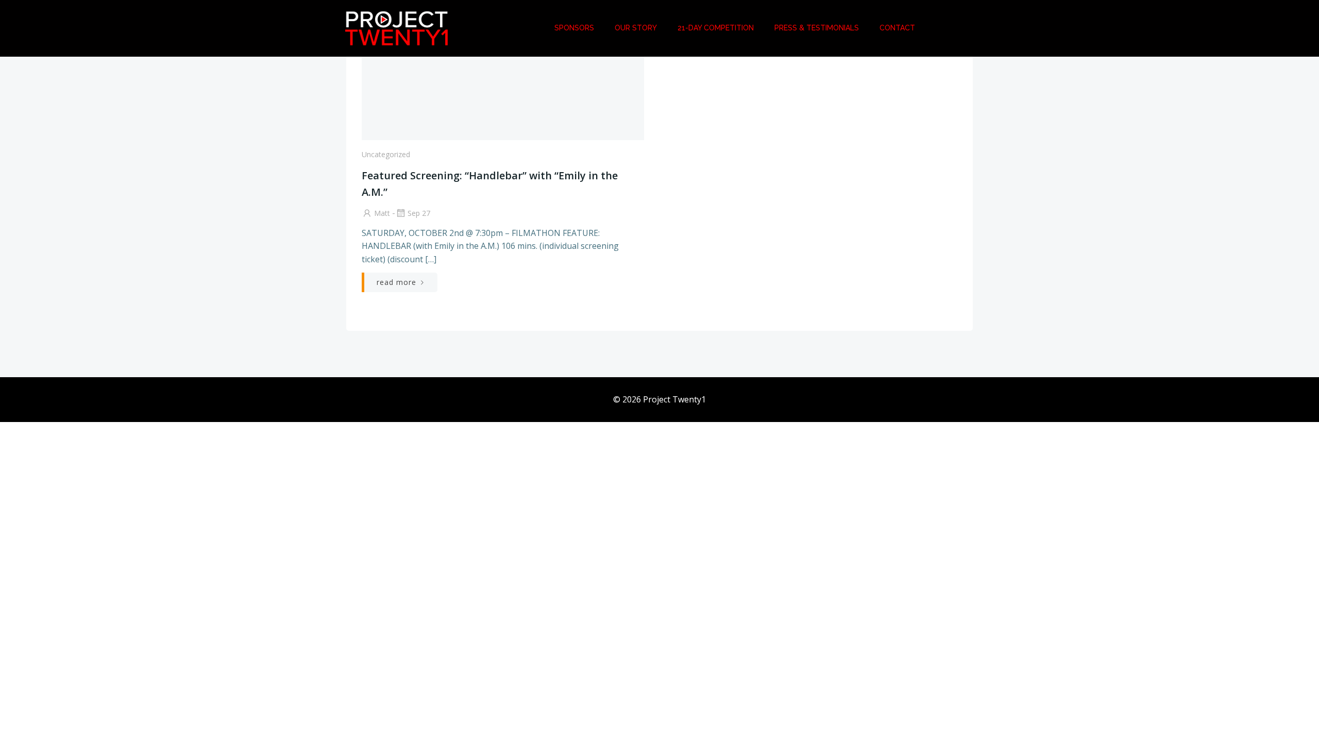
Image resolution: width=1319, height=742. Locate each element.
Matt (382, 213)
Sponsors (574, 28)
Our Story (636, 28)
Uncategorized (386, 154)
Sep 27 (419, 213)
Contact (897, 28)
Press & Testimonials (816, 28)
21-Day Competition (716, 28)
